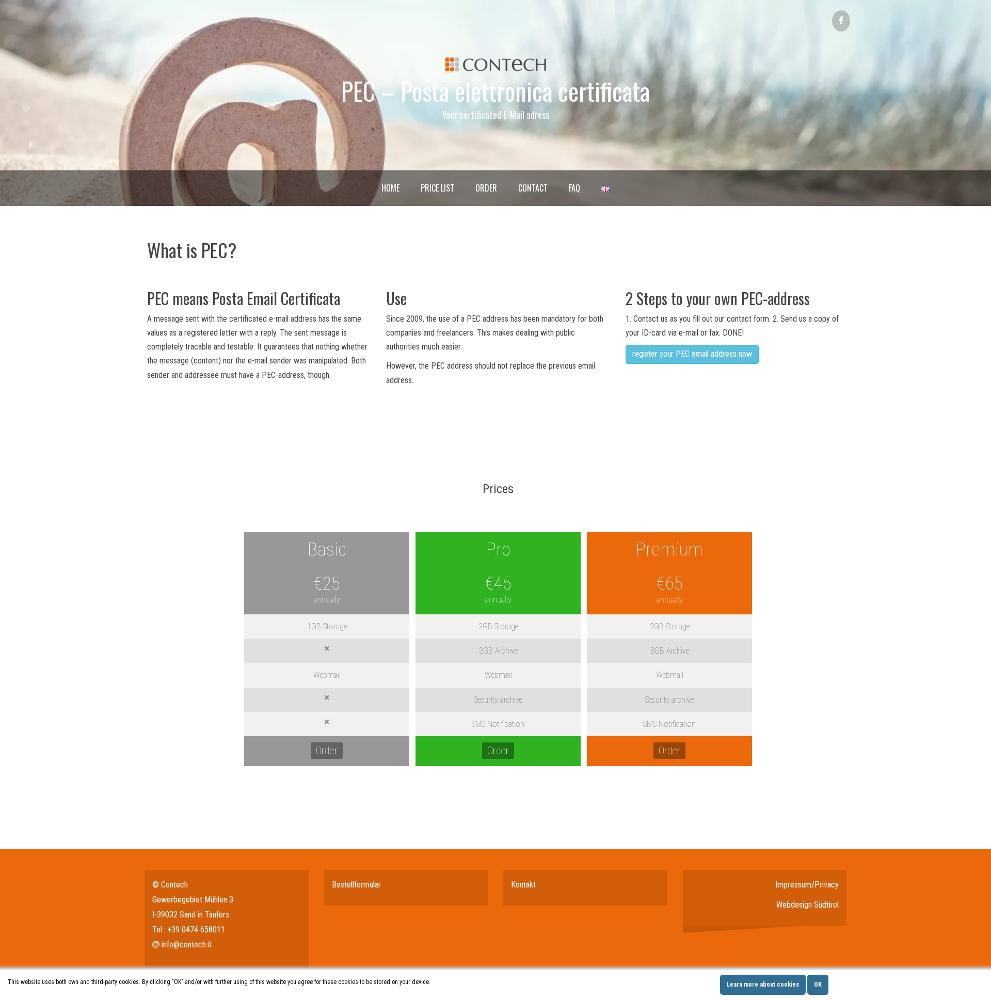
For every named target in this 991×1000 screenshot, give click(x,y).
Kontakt (523, 885)
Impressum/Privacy (807, 885)
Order (486, 188)
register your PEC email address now (692, 354)
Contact (533, 188)
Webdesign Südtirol (807, 905)
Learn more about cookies (763, 984)
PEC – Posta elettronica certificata (495, 90)
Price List (437, 188)
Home (390, 188)
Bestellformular (356, 885)
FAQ (574, 188)
